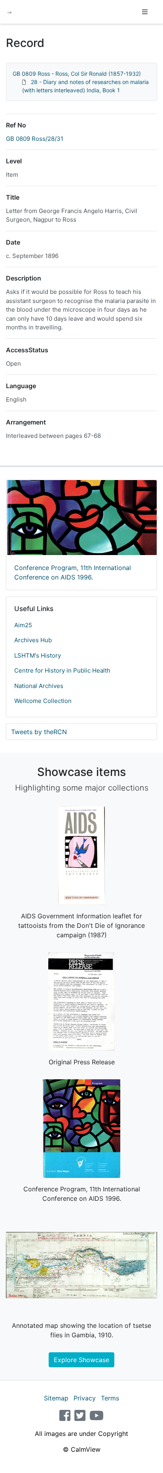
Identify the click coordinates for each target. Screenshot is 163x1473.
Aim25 (23, 625)
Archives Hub (33, 640)
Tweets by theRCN (39, 732)
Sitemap (56, 1398)
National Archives (38, 686)
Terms (110, 1398)
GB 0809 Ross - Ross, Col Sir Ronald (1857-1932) (77, 73)
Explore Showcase (81, 1360)
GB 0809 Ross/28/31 (34, 138)
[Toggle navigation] (144, 12)
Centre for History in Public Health (62, 670)
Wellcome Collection (43, 701)
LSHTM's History (37, 655)
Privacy (85, 1398)
